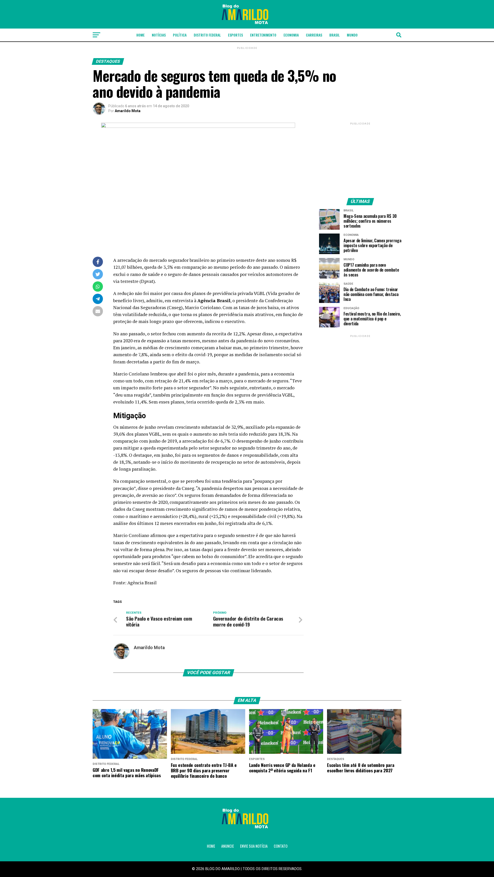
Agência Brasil (142, 583)
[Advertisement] (360, 158)
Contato (280, 846)
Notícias (159, 35)
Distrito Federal (207, 35)
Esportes (235, 35)
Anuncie (227, 846)
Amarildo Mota (127, 111)
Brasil (334, 35)
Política (180, 35)
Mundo (352, 35)
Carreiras (314, 35)
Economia (291, 35)
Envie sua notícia (254, 846)
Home (140, 35)
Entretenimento (263, 35)
